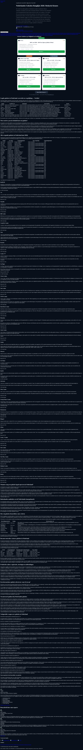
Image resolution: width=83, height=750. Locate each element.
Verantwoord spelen (27, 744)
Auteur (1, 1)
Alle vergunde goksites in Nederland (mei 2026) (51, 33)
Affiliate (15, 744)
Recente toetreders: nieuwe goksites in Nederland (47, 34)
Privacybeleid (2, 744)
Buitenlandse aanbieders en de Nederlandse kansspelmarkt (11, 34)
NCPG (19, 740)
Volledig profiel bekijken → (5, 705)
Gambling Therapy (6, 740)
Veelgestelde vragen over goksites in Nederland (44, 35)
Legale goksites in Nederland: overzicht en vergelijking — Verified (12, 33)
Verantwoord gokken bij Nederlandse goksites (26, 35)
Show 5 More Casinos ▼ (41, 92)
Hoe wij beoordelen (20, 744)
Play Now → (41, 51)
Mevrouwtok (2, 0)
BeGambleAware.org (51, 94)
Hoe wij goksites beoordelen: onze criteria (29, 34)
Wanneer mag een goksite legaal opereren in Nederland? (70, 33)
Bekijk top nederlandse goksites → (22, 25)
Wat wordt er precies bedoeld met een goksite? (33, 33)
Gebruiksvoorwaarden (9, 744)
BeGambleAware (14, 740)
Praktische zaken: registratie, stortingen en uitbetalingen (66, 34)
